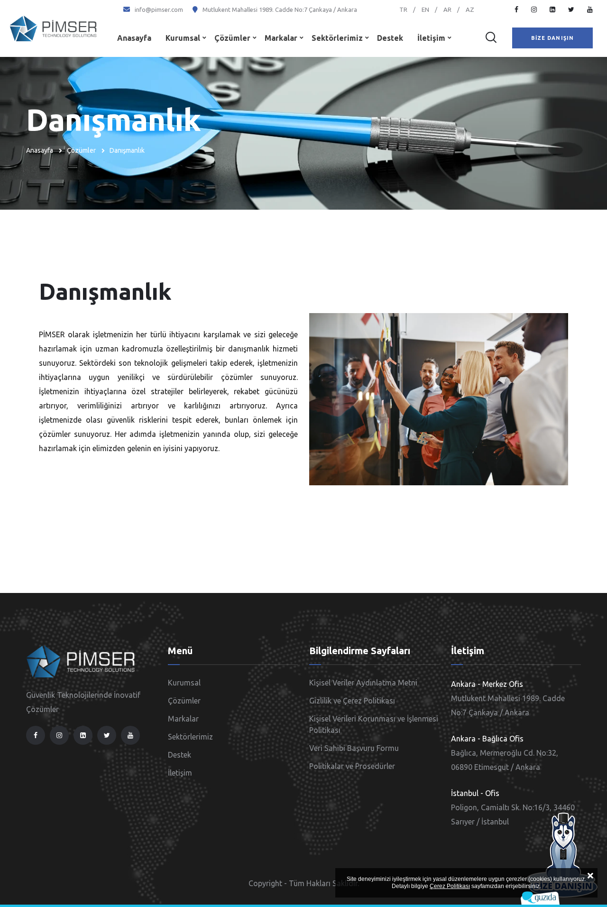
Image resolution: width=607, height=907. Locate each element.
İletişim (431, 38)
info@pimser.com (159, 9)
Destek (390, 38)
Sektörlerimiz (337, 38)
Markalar (281, 38)
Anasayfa (134, 38)
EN (425, 9)
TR (403, 9)
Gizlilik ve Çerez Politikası (352, 700)
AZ (470, 9)
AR (447, 9)
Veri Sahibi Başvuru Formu (354, 748)
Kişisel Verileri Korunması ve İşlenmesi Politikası (373, 724)
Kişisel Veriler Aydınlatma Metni (363, 682)
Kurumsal (183, 38)
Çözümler (232, 38)
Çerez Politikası (450, 886)
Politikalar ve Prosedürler (352, 766)
